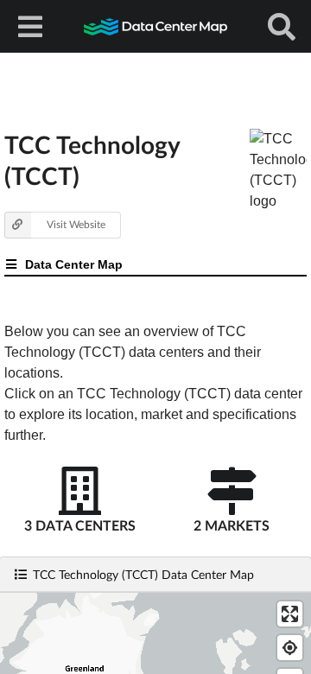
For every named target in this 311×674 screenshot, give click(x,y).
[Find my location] (289, 647)
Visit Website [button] (76, 224)
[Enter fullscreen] (289, 613)
